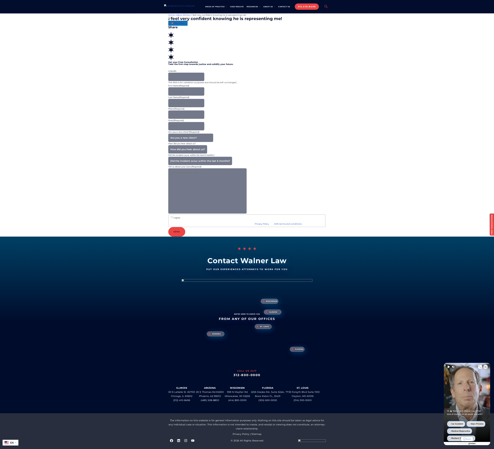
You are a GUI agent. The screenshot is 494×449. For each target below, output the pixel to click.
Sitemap (256, 434)
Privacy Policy (262, 224)
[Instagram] (185, 440)
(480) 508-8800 (210, 400)
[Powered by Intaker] (472, 443)
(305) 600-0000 (267, 400)
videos (178, 15)
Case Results (237, 7)
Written (187, 15)
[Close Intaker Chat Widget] (485, 367)
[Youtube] (193, 440)
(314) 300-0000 (303, 400)
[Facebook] (171, 440)
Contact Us (284, 7)
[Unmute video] (448, 367)
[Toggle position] (480, 367)
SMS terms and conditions (288, 224)
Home (171, 15)
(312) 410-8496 (181, 400)
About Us (268, 7)
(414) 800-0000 (237, 400)
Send (177, 232)
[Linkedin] (178, 440)
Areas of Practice (215, 7)
